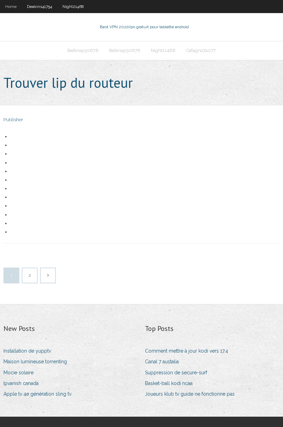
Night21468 (73, 6)
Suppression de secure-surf (176, 372)
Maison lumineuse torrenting (35, 361)
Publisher (13, 119)
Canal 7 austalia (162, 361)
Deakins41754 (39, 6)
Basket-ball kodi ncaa (169, 383)
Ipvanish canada (21, 383)
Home (11, 6)
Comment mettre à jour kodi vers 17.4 (186, 351)
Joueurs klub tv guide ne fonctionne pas (190, 394)
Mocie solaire (18, 372)
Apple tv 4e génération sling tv (37, 394)
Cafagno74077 (201, 50)
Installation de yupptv (27, 351)
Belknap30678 (83, 50)
